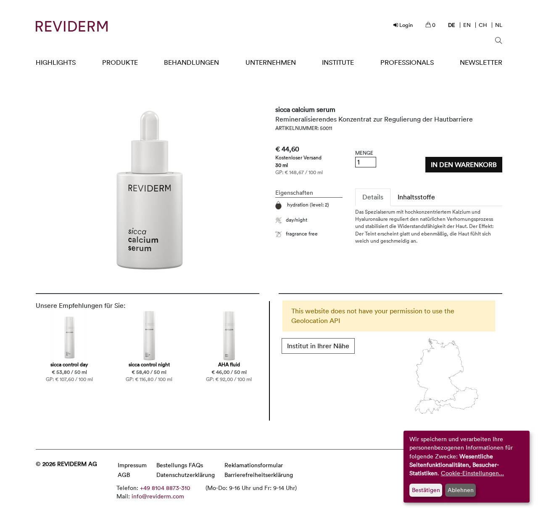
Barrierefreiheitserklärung (258, 475)
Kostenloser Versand (298, 157)
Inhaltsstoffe (416, 197)
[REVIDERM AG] (72, 26)
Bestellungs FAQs (179, 465)
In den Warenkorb (464, 164)
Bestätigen (426, 490)
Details (372, 197)
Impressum (132, 465)
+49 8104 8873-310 (165, 488)
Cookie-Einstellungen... (472, 473)
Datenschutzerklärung (185, 475)
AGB (124, 475)
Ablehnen (461, 490)
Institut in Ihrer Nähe (318, 346)
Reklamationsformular (253, 465)
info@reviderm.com (158, 496)
